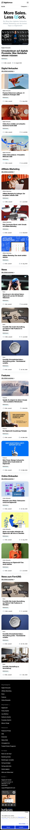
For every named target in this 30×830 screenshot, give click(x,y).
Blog (3, 6)
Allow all (8, 827)
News (4, 292)
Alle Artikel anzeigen (7, 71)
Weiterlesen (4, 58)
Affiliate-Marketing (7, 191)
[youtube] (3, 805)
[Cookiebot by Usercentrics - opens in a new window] (22, 812)
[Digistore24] (6, 2)
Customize (21, 827)
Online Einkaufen (7, 498)
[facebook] (6, 805)
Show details (22, 823)
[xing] (14, 805)
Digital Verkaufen (6, 48)
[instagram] (8, 805)
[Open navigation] (27, 2)
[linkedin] (11, 805)
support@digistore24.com (8, 788)
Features (5, 397)
